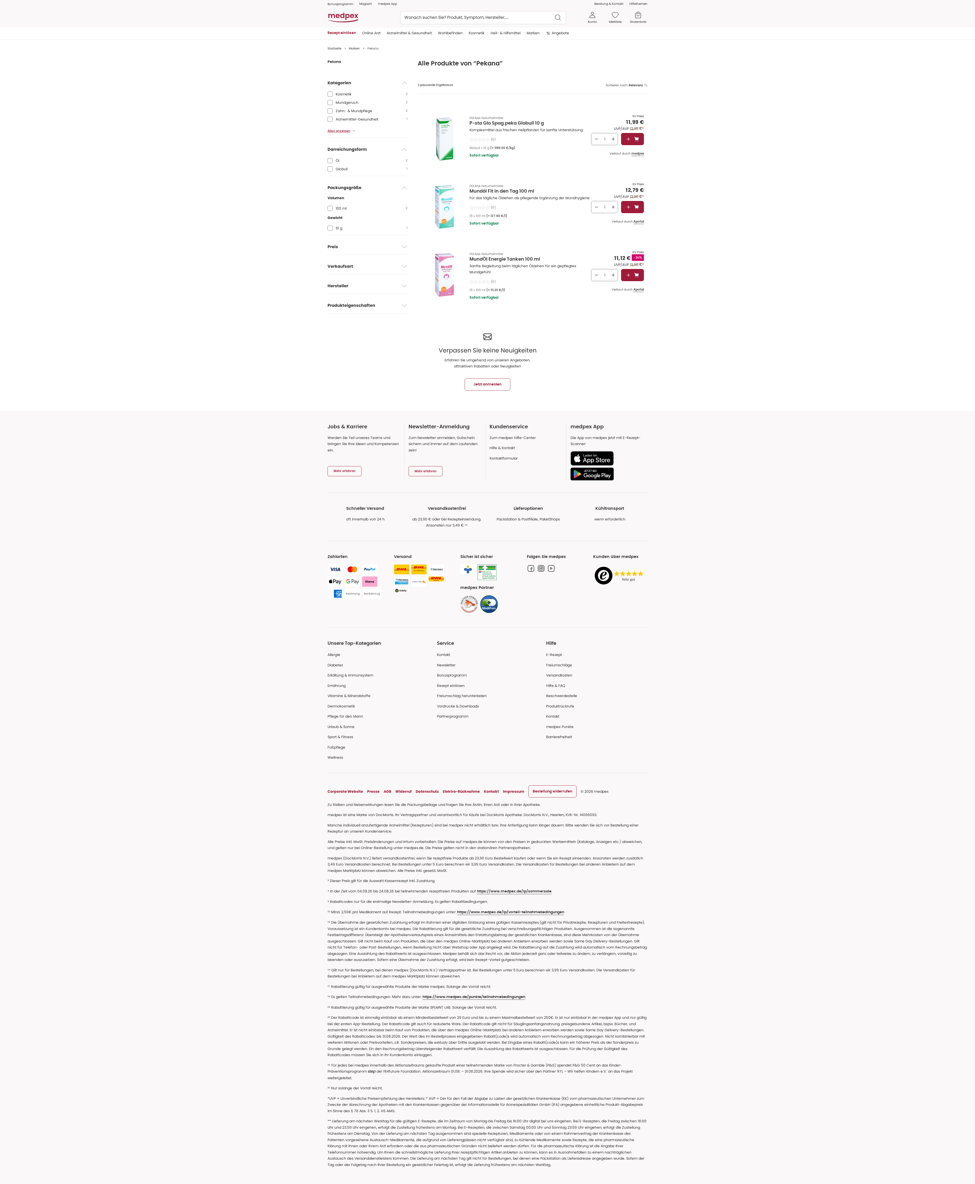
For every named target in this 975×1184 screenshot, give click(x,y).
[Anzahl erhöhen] (613, 139)
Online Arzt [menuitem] (371, 33)
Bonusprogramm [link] (340, 4)
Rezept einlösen (451, 685)
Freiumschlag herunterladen (462, 695)
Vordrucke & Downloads (458, 706)
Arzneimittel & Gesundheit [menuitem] (409, 33)
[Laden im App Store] (607, 458)
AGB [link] (387, 791)
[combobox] (483, 17)
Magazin (365, 4)
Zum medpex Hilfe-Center (513, 437)
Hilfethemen (638, 4)
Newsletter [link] (446, 665)
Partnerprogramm (452, 716)
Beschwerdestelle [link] (561, 695)
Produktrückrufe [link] (560, 706)
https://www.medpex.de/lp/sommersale (514, 891)
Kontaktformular (504, 458)
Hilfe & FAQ (555, 685)
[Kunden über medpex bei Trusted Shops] (620, 575)
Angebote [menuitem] (560, 33)
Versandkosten (559, 675)
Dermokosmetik (341, 706)
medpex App (387, 4)
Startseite (334, 48)
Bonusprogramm (452, 675)
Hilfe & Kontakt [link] (502, 447)
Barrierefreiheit (559, 736)
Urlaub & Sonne (341, 726)
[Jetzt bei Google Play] (607, 474)
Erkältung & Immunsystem (350, 675)
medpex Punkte (560, 726)
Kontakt (443, 654)
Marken (354, 48)
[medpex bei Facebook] (531, 568)
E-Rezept (554, 654)
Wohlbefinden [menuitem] (450, 33)
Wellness (335, 757)
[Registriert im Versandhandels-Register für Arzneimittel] (487, 572)
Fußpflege (336, 747)
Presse (373, 791)
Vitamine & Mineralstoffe (349, 695)
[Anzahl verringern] (596, 139)
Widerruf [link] (403, 791)
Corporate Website (345, 791)
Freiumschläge (559, 665)
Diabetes (335, 665)
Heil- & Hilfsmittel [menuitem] (506, 33)
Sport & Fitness (340, 736)
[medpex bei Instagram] (541, 568)
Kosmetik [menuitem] (476, 33)
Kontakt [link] (552, 716)
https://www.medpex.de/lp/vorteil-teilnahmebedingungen (510, 912)
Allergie (334, 654)
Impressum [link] (513, 791)
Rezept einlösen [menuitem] (342, 33)
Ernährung (337, 685)
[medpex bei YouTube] (551, 568)
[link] (469, 604)
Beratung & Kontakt (608, 4)
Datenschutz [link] (427, 791)
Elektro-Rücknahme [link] (461, 791)
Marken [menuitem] (533, 33)
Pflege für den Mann (345, 716)
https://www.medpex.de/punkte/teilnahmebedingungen (473, 997)
